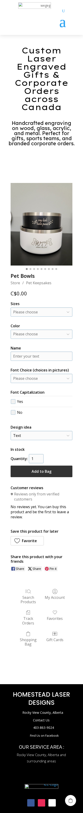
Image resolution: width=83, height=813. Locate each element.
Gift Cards (54, 639)
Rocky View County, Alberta (42, 712)
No (19, 412)
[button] (27, 540)
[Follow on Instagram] (41, 803)
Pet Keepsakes (38, 282)
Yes (20, 401)
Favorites (55, 618)
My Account (55, 597)
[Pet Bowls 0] (41, 224)
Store (15, 282)
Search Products (28, 599)
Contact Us (41, 720)
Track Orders (28, 620)
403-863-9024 (43, 727)
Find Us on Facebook (44, 735)
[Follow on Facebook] (31, 803)
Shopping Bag (28, 641)
